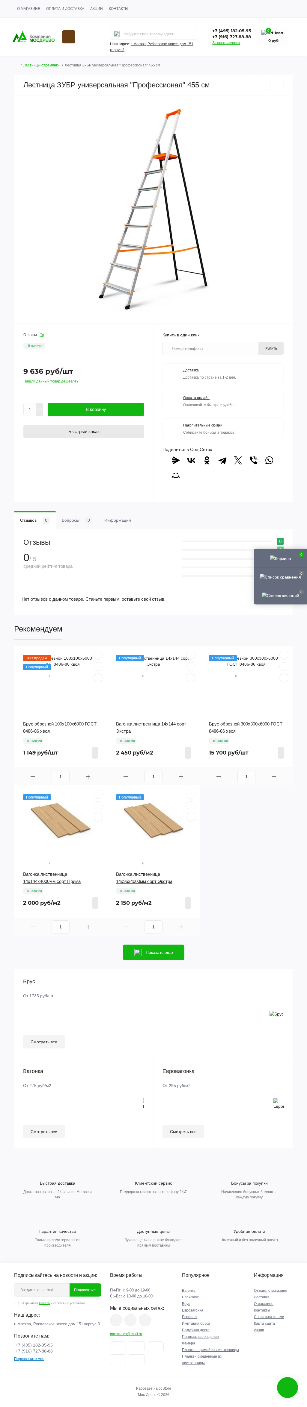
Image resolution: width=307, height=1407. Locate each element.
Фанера (188, 1343)
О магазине (28, 9)
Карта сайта (264, 1323)
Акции (96, 9)
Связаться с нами (269, 1317)
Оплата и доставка (65, 9)
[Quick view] (98, 655)
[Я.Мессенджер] (175, 460)
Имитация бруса (196, 1323)
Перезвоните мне (29, 1359)
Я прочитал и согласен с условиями (53, 1303)
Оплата (44, 1303)
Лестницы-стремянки (41, 65)
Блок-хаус (190, 1297)
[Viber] (253, 460)
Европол (189, 1317)
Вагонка (188, 1290)
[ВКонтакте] (191, 460)
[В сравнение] (277, 85)
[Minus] (40, 413)
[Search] (116, 34)
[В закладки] (259, 85)
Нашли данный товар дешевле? (51, 381)
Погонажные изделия (200, 1337)
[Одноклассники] (207, 460)
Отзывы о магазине (270, 1290)
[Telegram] (222, 460)
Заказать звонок (226, 43)
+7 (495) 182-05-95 (231, 31)
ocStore (165, 1388)
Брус (186, 1304)
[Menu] (68, 36)
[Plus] (40, 406)
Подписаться (85, 1290)
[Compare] (98, 677)
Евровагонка (192, 1310)
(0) (42, 335)
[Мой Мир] (175, 475)
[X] (238, 460)
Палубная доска (196, 1330)
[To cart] (95, 753)
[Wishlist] (98, 666)
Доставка (262, 1297)
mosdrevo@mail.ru (126, 1334)
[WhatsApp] (269, 460)
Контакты (118, 9)
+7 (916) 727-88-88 (231, 37)
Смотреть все (44, 1041)
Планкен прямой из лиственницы (210, 1350)
